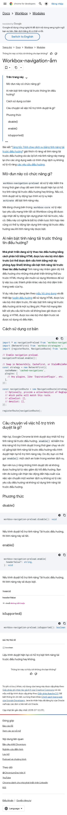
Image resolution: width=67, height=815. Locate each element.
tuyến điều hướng (22, 297)
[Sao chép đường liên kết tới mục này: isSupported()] (25, 614)
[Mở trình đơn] (5, 3)
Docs (6, 13)
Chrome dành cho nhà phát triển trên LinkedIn (25, 782)
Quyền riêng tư (23, 800)
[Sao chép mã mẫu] (62, 338)
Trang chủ (7, 47)
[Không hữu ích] (56, 53)
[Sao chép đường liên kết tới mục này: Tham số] (14, 591)
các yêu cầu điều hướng (31, 164)
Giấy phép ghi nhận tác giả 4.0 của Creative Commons (28, 690)
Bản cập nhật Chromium (14, 744)
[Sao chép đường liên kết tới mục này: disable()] (17, 506)
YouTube (6, 777)
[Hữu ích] (51, 53)
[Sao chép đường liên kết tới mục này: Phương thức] (27, 496)
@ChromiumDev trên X (13, 772)
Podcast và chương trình (14, 759)
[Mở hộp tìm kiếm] (40, 4)
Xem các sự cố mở (11, 730)
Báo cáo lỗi (7, 725)
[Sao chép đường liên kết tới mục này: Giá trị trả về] (19, 639)
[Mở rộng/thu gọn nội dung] (26, 78)
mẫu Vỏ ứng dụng (46, 293)
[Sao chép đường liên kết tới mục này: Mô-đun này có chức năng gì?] (55, 174)
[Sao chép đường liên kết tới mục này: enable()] (17, 545)
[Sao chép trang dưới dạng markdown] (16, 67)
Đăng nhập (57, 3)
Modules (39, 13)
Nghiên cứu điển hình (12, 749)
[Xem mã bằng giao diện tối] (57, 338)
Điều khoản (7, 800)
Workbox (21, 13)
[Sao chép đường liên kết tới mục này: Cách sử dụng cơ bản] (41, 329)
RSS (4, 787)
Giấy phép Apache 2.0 (48, 693)
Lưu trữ (5, 754)
